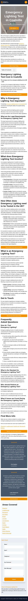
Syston (4, 522)
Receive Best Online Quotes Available (14, 247)
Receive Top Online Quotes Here (14, 315)
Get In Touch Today (14, 65)
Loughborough (9, 426)
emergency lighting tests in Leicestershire (15, 104)
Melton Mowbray (6, 531)
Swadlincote (16, 426)
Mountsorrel (22, 426)
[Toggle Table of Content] (13, 70)
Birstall (4, 516)
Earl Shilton (5, 514)
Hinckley (4, 525)
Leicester (4, 518)
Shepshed (3, 426)
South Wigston (5, 527)
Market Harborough (6, 533)
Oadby (3, 529)
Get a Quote (13, 28)
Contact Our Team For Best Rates (14, 94)
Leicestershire (5, 520)
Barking (2, 428)
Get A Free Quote (14, 498)
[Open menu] (26, 2)
